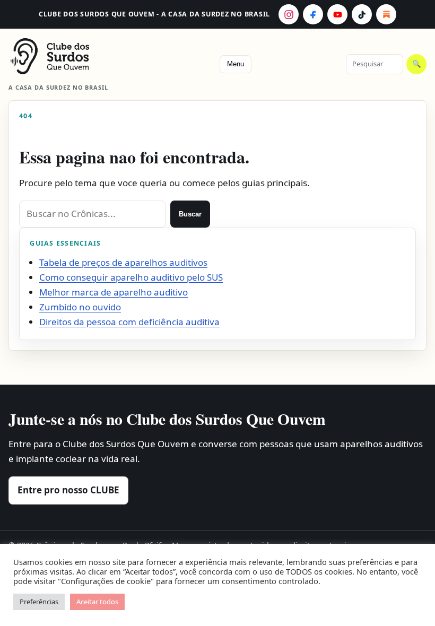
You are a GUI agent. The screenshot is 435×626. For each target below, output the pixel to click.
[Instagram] (289, 14)
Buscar (190, 214)
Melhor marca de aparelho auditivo (113, 292)
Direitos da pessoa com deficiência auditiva (129, 322)
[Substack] (386, 14)
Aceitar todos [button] (97, 601)
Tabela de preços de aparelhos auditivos (123, 262)
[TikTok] (362, 14)
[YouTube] (337, 14)
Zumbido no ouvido (80, 307)
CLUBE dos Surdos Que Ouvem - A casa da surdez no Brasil (154, 14)
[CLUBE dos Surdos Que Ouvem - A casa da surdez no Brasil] (66, 56)
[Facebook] (313, 14)
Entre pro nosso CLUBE (68, 490)
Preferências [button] (39, 601)
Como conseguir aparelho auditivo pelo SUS (131, 277)
